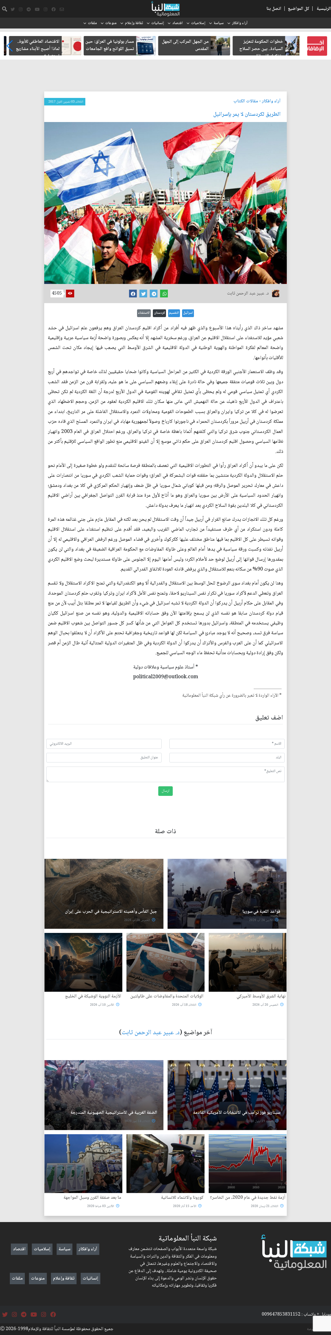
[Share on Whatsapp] (164, 293)
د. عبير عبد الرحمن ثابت (151, 1032)
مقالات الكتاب (246, 101)
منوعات (111, 23)
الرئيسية (324, 9)
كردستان (159, 313)
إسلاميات (198, 23)
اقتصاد (177, 23)
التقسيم (174, 313)
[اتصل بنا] (62, 9)
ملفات (92, 23)
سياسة (219, 23)
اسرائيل (188, 313)
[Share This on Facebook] (133, 293)
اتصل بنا (273, 9)
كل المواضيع (298, 9)
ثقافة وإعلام (134, 23)
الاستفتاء (144, 313)
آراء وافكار (239, 23)
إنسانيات (157, 23)
